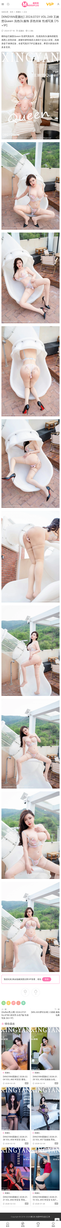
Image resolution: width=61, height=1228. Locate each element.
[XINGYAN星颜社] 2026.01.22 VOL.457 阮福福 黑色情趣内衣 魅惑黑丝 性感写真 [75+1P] (45, 1138)
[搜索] (8, 4)
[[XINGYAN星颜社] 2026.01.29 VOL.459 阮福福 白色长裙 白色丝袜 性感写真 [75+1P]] (45, 1048)
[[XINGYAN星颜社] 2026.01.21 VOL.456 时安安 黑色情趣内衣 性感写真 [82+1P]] (15, 1168)
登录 (47, 979)
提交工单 (46, 1217)
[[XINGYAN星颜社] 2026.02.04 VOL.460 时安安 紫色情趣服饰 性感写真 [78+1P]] (15, 1048)
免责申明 (39, 1217)
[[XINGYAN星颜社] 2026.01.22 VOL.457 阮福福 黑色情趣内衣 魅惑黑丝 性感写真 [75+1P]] (45, 1108)
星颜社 (21, 31)
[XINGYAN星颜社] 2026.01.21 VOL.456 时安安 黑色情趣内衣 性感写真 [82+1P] (15, 1198)
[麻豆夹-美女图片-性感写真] (30, 4)
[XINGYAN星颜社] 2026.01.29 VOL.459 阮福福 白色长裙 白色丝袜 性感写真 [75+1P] (45, 1078)
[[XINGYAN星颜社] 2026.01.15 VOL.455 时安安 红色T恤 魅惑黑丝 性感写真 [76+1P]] (45, 1168)
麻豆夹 (33, 1217)
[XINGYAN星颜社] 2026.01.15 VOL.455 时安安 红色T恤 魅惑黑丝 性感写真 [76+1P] (45, 1198)
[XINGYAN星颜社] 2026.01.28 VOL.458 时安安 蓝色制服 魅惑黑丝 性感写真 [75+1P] (15, 1138)
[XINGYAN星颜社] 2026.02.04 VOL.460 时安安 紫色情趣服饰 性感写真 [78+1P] (15, 1078)
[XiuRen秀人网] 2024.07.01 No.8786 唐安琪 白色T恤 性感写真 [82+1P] (15, 1015)
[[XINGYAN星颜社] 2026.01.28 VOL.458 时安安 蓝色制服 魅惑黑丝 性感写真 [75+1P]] (15, 1108)
